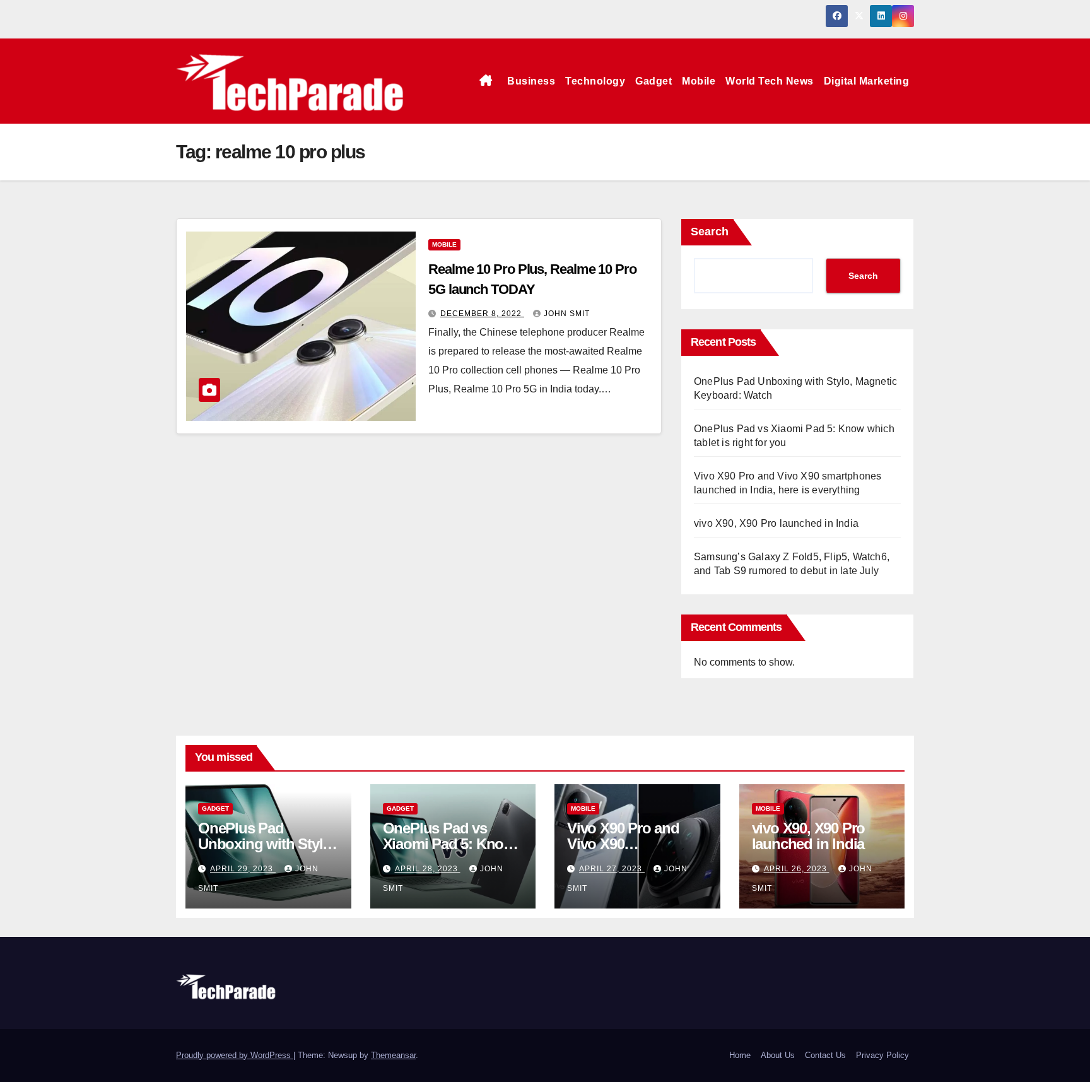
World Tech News (769, 81)
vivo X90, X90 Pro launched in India (776, 523)
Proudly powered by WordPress (234, 1055)
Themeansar (393, 1055)
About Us (778, 1055)
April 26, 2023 (796, 868)
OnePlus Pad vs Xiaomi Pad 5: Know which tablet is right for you (449, 852)
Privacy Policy (882, 1055)
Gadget (653, 81)
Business (531, 81)
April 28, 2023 (427, 868)
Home (740, 1055)
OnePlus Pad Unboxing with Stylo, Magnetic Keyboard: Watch (266, 852)
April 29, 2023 (243, 868)
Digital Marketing (867, 81)
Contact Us (825, 1055)
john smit (567, 313)
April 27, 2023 (612, 868)
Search (710, 231)
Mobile (698, 81)
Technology (595, 81)
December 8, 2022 (482, 313)
